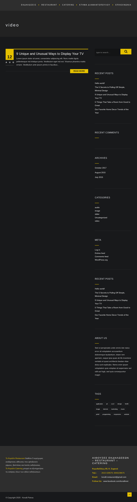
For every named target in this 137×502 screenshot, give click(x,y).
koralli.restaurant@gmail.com (114, 477)
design (119, 404)
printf (97, 414)
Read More (79, 71)
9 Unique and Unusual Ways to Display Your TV (50, 53)
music (123, 409)
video (97, 221)
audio (97, 207)
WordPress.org (101, 260)
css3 (112, 404)
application (99, 404)
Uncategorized (101, 217)
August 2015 (100, 172)
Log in (97, 250)
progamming (106, 414)
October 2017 (100, 168)
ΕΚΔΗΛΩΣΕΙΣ (28, 5)
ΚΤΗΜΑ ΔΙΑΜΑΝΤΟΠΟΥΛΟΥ (94, 5)
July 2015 (99, 177)
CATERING (68, 5)
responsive (117, 414)
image (97, 211)
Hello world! (100, 83)
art (107, 404)
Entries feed (100, 253)
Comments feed (101, 256)
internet (105, 409)
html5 (126, 404)
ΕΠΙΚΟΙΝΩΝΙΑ (123, 5)
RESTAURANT (49, 5)
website (126, 414)
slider (97, 214)
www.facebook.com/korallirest (115, 481)
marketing (114, 409)
